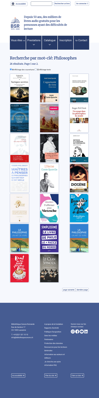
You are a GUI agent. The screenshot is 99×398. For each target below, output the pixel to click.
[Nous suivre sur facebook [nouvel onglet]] (77, 331)
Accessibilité (21, 4)
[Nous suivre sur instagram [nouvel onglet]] (73, 331)
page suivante (68, 290)
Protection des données (53, 343)
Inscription (65, 40)
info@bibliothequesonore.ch (22, 337)
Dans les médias (50, 336)
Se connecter (81, 4)
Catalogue (50, 40)
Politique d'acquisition (52, 332)
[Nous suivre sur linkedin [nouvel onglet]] (86, 331)
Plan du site (49, 375)
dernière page (82, 290)
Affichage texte (45, 70)
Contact (82, 40)
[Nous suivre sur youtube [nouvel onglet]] (82, 331)
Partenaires (48, 339)
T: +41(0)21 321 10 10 (19, 335)
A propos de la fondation (53, 324)
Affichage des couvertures (24, 70)
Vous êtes (17, 40)
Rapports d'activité (51, 328)
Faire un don (76, 375)
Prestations (34, 40)
